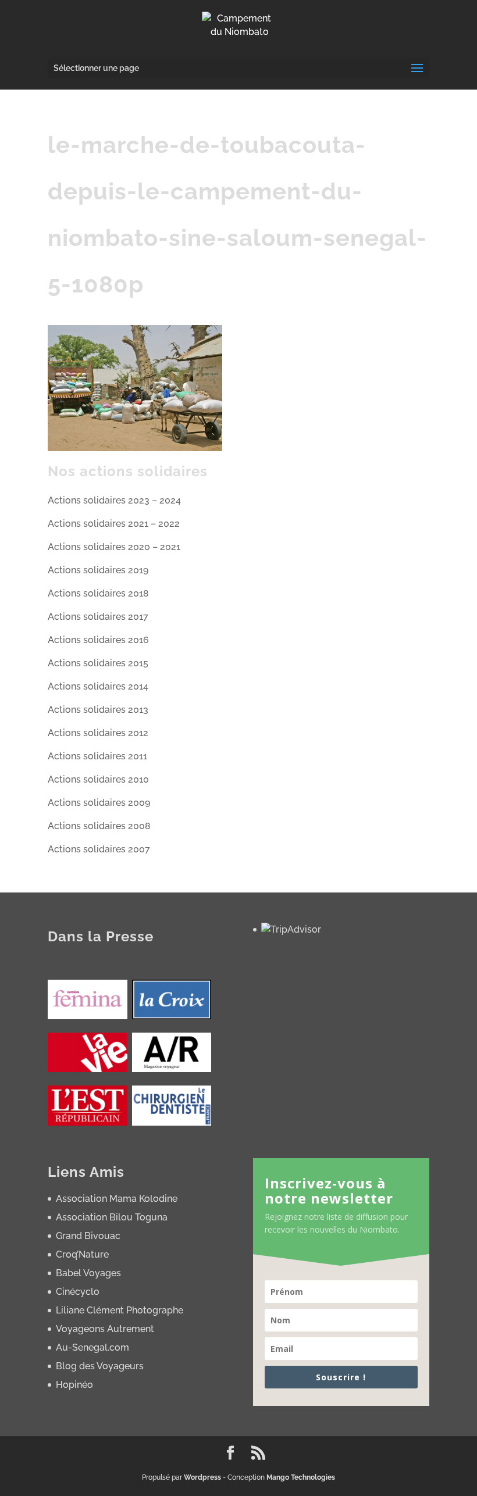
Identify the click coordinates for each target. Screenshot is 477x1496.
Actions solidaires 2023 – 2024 (114, 500)
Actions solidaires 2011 (97, 756)
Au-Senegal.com (92, 1347)
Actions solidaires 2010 (98, 779)
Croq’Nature (82, 1254)
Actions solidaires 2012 (98, 732)
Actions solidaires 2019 (98, 570)
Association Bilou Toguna (112, 1217)
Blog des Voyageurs (100, 1366)
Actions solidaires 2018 (98, 593)
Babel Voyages (88, 1273)
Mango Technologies (300, 1477)
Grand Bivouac (88, 1235)
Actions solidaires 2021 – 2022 (114, 523)
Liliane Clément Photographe (119, 1310)
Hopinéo (74, 1384)
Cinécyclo (77, 1291)
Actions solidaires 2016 (98, 639)
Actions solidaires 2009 (99, 802)
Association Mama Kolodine (116, 1198)
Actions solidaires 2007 (99, 849)
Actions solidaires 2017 (98, 616)
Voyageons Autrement (105, 1328)
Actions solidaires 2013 (98, 709)
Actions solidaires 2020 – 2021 (114, 546)
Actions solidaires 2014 (98, 686)
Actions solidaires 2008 (99, 825)
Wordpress (202, 1477)
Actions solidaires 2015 (98, 663)
